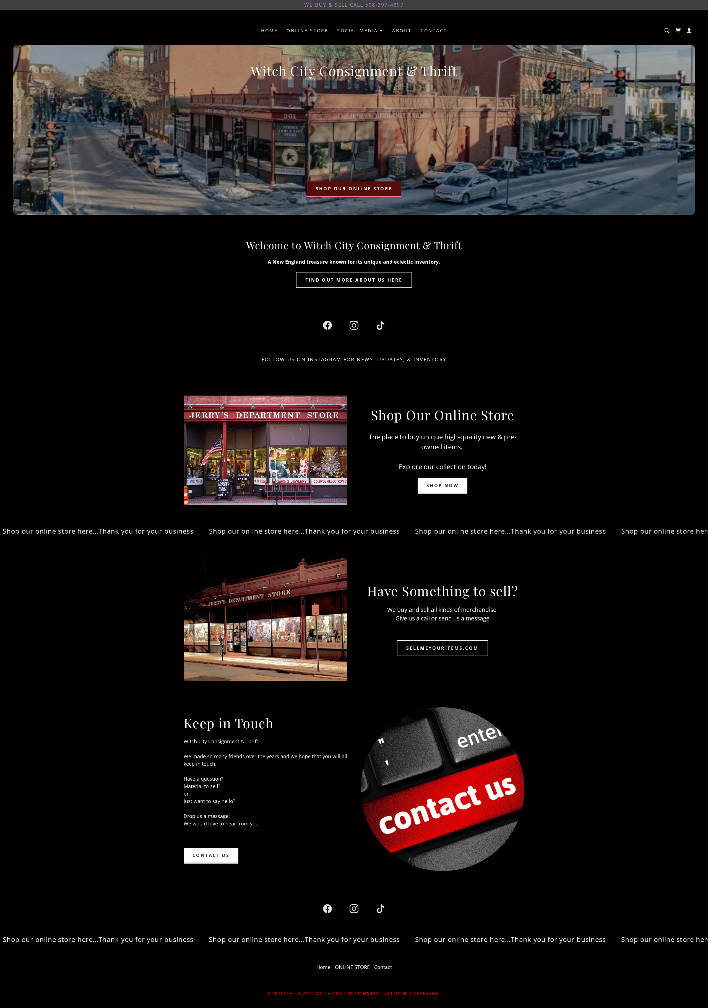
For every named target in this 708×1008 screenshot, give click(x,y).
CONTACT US (211, 855)
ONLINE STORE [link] (307, 31)
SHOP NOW (442, 485)
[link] (678, 30)
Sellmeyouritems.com (442, 648)
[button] (360, 30)
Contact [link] (434, 31)
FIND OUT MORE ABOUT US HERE (353, 280)
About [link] (402, 31)
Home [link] (269, 31)
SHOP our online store (354, 189)
